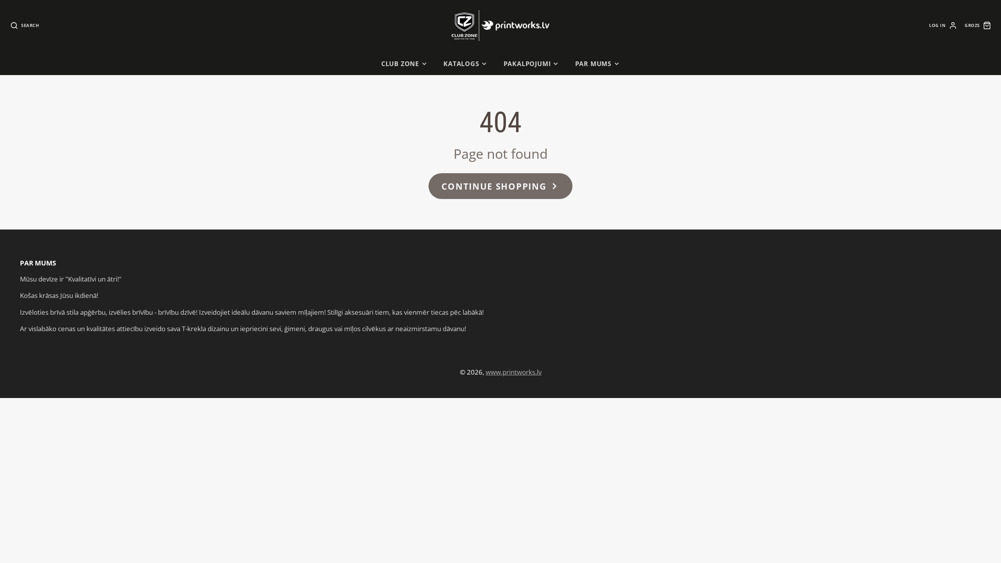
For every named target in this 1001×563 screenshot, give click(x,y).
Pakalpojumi (527, 63)
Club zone (400, 63)
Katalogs (461, 63)
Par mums (593, 63)
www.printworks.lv (514, 372)
